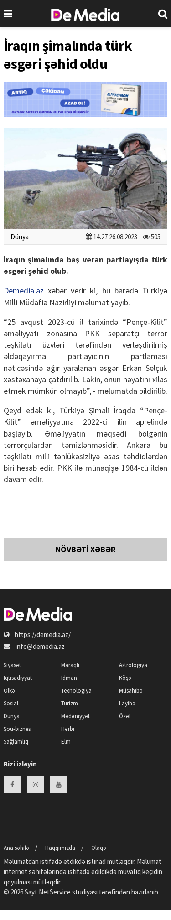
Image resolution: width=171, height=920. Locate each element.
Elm (66, 741)
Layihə (127, 703)
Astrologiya (133, 665)
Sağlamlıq (16, 741)
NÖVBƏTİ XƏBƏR (86, 549)
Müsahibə (131, 690)
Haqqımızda (60, 848)
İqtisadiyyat (18, 678)
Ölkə (9, 690)
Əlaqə (98, 848)
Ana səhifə (16, 848)
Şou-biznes (17, 729)
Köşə (125, 678)
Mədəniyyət (75, 716)
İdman (69, 678)
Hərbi (67, 729)
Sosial (11, 703)
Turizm (69, 703)
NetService (55, 892)
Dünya (19, 236)
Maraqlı (70, 665)
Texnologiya (76, 690)
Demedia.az (24, 290)
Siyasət (12, 665)
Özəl (124, 716)
